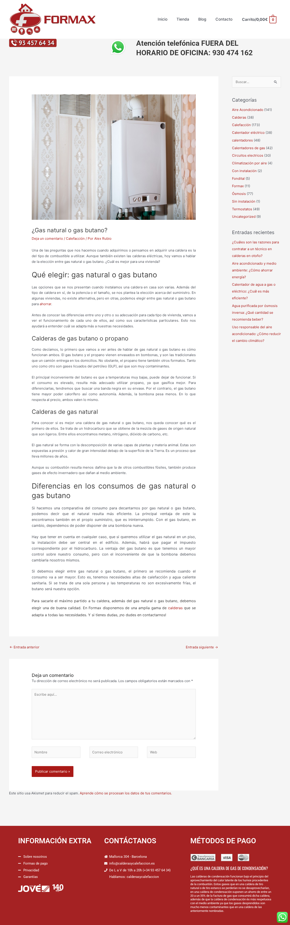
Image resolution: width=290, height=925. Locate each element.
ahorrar (45, 304)
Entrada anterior (24, 647)
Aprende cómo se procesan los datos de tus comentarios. (126, 793)
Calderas (239, 117)
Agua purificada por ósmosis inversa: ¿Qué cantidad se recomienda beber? (255, 312)
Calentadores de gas (248, 148)
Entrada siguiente (202, 647)
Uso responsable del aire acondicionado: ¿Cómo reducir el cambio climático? (256, 334)
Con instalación (244, 171)
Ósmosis (239, 194)
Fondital (238, 178)
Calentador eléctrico (248, 132)
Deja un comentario (47, 238)
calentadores (242, 140)
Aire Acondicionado (247, 110)
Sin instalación (243, 201)
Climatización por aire (249, 163)
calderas (175, 608)
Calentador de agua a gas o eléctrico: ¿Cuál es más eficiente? (254, 291)
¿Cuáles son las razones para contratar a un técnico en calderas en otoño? (255, 249)
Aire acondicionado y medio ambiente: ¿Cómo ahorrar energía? (254, 270)
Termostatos (242, 209)
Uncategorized (244, 216)
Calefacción (75, 238)
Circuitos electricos (247, 155)
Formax (238, 186)
